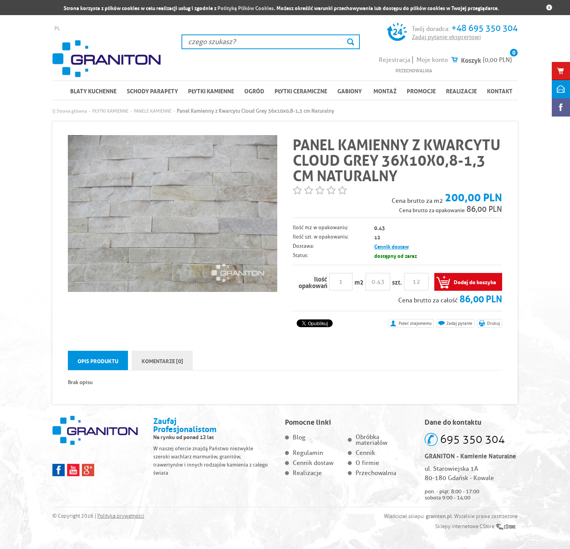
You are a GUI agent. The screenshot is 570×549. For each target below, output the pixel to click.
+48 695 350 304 (484, 28)
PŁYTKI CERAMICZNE (301, 90)
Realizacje (461, 90)
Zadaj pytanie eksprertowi (446, 37)
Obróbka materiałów (371, 440)
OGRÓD (254, 90)
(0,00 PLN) (497, 59)
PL (57, 28)
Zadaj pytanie (459, 323)
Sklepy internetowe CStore (464, 526)
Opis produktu (98, 360)
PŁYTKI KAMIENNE (211, 90)
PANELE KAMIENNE (152, 111)
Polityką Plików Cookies (246, 7)
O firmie (367, 463)
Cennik (365, 453)
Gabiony (349, 90)
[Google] (88, 470)
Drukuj (493, 323)
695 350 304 (472, 439)
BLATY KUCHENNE (93, 90)
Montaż (385, 90)
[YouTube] (73, 470)
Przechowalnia (414, 70)
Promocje (421, 90)
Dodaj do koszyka (475, 281)
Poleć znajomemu (415, 323)
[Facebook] (58, 470)
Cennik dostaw (391, 246)
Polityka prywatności (120, 516)
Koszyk (471, 60)
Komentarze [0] (162, 360)
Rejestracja (394, 59)
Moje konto (432, 59)
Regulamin (308, 453)
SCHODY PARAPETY (152, 90)
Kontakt (500, 90)
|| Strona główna (69, 111)
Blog (299, 437)
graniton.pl (439, 516)
